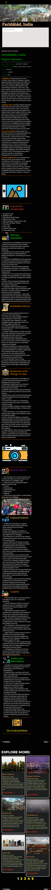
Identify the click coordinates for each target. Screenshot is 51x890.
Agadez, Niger (6, 853)
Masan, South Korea (8, 774)
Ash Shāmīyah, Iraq (32, 815)
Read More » (8, 793)
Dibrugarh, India (7, 813)
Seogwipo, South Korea (33, 776)
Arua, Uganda (30, 856)
